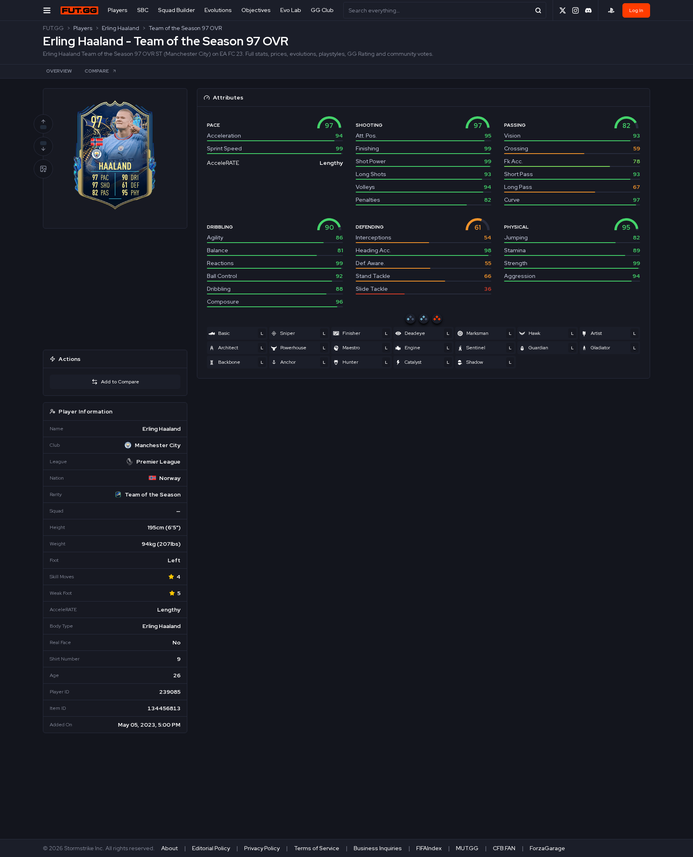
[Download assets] (43, 168)
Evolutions (218, 10)
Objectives (256, 10)
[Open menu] (46, 10)
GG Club (322, 10)
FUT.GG (53, 28)
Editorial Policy (211, 848)
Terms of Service (316, 848)
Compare (97, 71)
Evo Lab (290, 10)
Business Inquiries (378, 848)
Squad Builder (176, 10)
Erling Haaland (120, 28)
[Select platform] (611, 10)
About (169, 848)
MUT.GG (467, 848)
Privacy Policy (262, 848)
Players (118, 10)
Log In (636, 10)
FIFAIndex (429, 848)
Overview (59, 71)
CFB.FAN (504, 848)
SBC (142, 10)
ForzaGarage (547, 848)
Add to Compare (120, 382)
